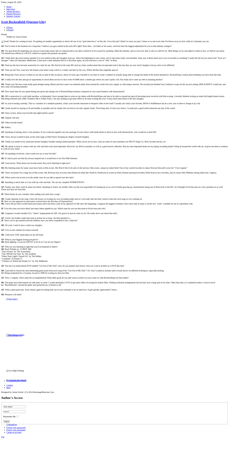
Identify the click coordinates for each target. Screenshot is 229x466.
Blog (8, 388)
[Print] (9, 27)
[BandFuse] (11, 425)
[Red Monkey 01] (14, 335)
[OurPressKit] (12, 299)
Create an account (13, 432)
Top (2, 437)
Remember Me (9, 416)
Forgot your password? (16, 427)
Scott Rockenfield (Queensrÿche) (23, 22)
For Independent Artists (16, 381)
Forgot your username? (16, 430)
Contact (9, 385)
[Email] (9, 30)
